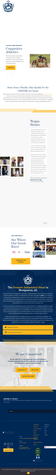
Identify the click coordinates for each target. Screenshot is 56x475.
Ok (28, 473)
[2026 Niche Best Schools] (37, 453)
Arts (45, 428)
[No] (54, 471)
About (34, 433)
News (45, 430)
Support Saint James (28, 376)
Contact (46, 435)
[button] (52, 7)
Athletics (46, 426)
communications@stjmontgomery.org (28, 438)
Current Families (37, 428)
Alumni (35, 430)
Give (45, 433)
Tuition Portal (8, 450)
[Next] (46, 223)
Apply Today (35, 370)
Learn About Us (21, 370)
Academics (46, 424)
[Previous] (44, 223)
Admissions (36, 435)
